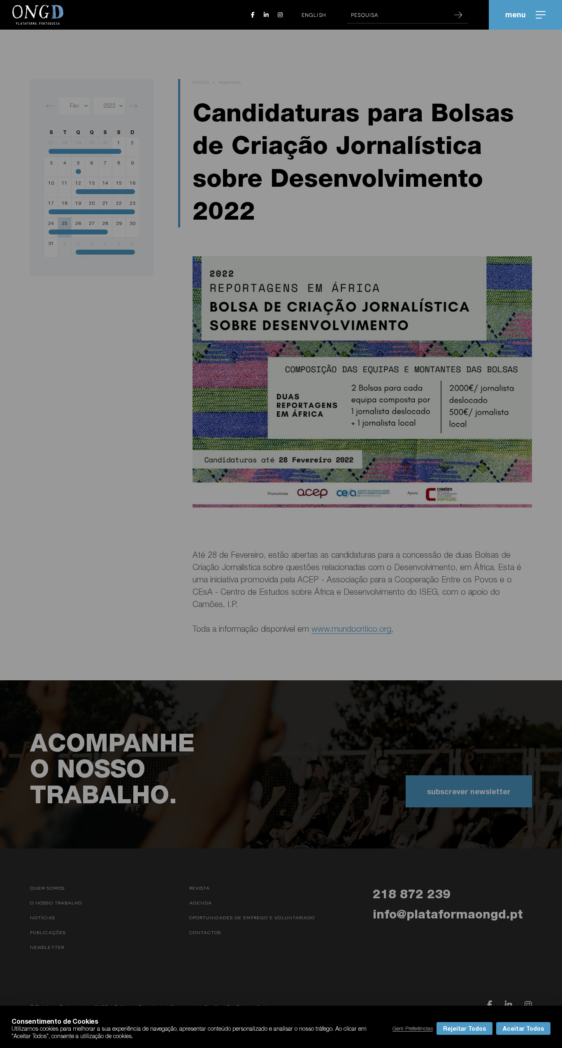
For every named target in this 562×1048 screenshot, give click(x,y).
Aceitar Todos (523, 1028)
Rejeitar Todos (464, 1028)
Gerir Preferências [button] (412, 1028)
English (314, 15)
